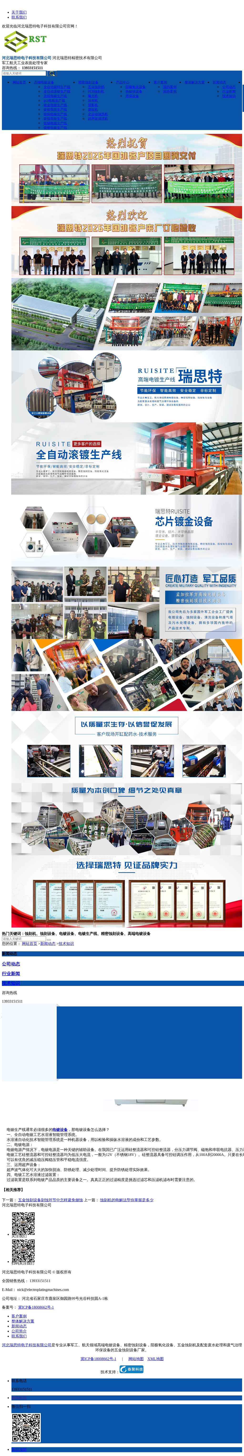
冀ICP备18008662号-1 (36, 1307)
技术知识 (66, 944)
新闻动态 (48, 944)
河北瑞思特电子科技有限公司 (26, 1345)
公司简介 (19, 1331)
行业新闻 (11, 973)
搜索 (52, 73)
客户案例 (19, 1316)
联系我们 (19, 17)
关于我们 (19, 12)
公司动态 (11, 963)
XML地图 (155, 1359)
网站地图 (136, 1359)
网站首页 (29, 944)
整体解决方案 (22, 1321)
